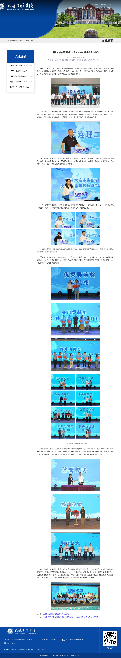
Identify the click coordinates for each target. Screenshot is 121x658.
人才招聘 (95, 4)
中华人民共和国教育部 (18, 649)
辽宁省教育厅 (30, 649)
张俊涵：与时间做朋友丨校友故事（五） (22, 87)
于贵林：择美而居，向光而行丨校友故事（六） (22, 82)
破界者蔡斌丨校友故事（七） (20, 76)
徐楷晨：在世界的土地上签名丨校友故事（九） (22, 65)
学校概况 (68, 8)
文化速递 (27, 40)
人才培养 (76, 8)
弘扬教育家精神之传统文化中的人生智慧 (56, 614)
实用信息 (98, 8)
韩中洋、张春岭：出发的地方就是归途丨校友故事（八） (22, 71)
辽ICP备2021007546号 (74, 655)
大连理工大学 (40, 649)
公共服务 (107, 8)
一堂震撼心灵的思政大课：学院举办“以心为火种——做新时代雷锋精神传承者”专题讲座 (70, 617)
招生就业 (90, 8)
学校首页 (20, 40)
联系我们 (103, 4)
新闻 (83, 8)
